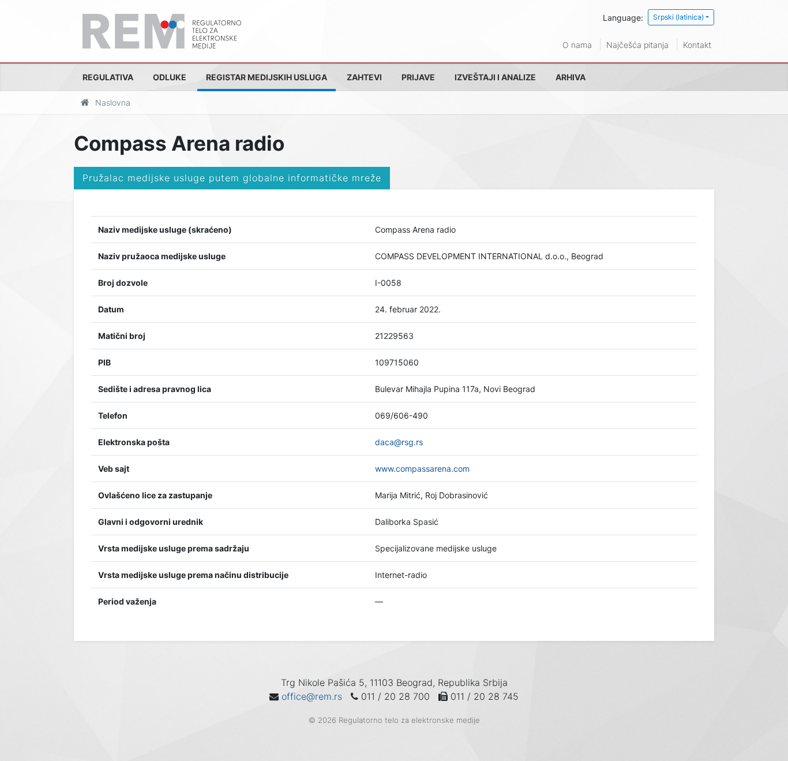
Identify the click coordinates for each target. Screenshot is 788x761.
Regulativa (107, 77)
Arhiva (571, 77)
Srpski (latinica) (678, 17)
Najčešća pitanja (637, 45)
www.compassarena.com (422, 468)
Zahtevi (364, 77)
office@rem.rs (312, 696)
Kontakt (697, 45)
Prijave (418, 77)
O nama (577, 45)
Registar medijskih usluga (266, 77)
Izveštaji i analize (495, 77)
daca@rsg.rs (399, 442)
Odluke (169, 77)
